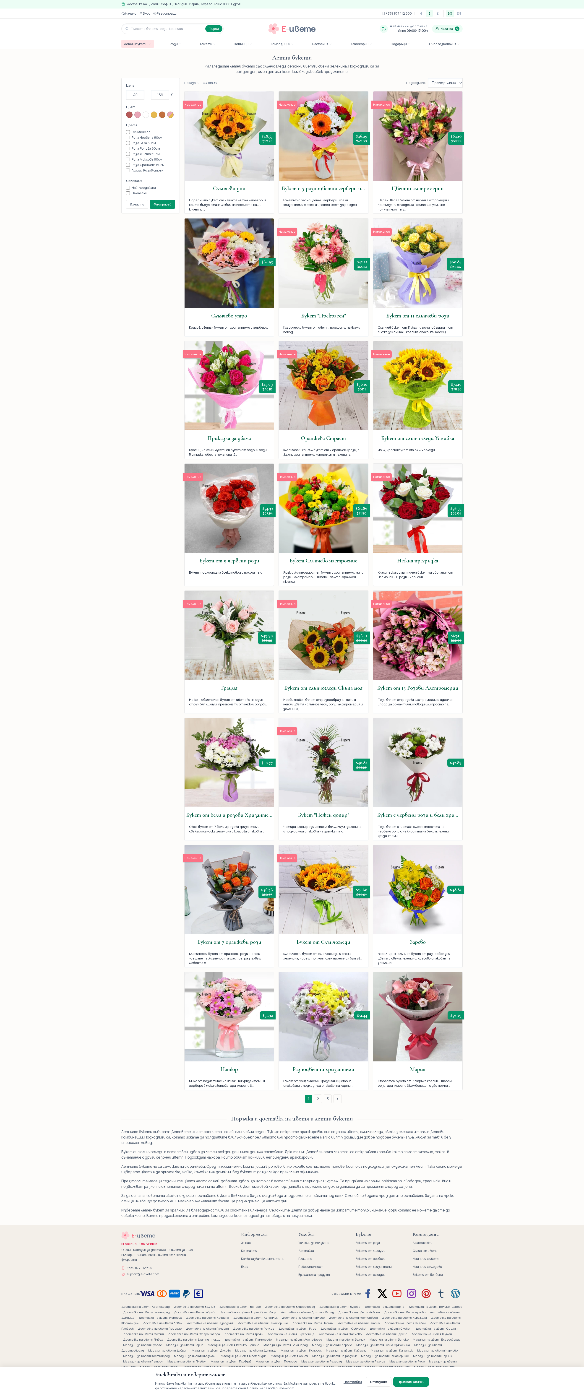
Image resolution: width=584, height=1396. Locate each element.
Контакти (249, 1251)
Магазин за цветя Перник (432, 1356)
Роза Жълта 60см (146, 154)
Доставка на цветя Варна (385, 1307)
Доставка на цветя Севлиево (343, 1328)
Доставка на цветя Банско (240, 1307)
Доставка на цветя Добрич (359, 1312)
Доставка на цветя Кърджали (405, 1317)
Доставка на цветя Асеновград (145, 1307)
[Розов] (137, 115)
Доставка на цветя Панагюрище (263, 1323)
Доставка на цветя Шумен (432, 1334)
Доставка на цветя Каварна (208, 1317)
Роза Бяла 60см (144, 143)
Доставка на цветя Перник (313, 1323)
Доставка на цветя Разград (207, 1328)
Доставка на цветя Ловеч (163, 1323)
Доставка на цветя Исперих (160, 1317)
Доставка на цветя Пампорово (248, 1339)
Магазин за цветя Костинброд (146, 1356)
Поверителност (310, 1267)
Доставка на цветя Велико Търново (435, 1307)
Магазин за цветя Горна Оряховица (383, 1345)
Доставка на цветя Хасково (340, 1334)
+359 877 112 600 (139, 1268)
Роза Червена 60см (147, 137)
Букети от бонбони (428, 1275)
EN (459, 13)
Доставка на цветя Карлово (303, 1317)
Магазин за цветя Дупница (256, 1350)
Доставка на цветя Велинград (146, 1312)
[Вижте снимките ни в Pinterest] (426, 1293)
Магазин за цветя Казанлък (392, 1350)
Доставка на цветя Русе (298, 1328)
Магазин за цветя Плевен (187, 1361)
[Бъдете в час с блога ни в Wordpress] (455, 1293)
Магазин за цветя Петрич (143, 1361)
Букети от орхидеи (371, 1275)
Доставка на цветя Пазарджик (210, 1323)
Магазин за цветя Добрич (168, 1350)
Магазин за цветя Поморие (277, 1361)
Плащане (305, 1259)
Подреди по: (416, 83)
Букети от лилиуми (370, 1251)
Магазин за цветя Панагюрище (385, 1356)
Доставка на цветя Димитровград (308, 1312)
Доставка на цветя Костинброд (353, 1317)
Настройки (353, 1382)
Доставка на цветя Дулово (405, 1312)
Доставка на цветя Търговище (291, 1334)
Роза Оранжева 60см (148, 165)
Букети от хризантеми (374, 1267)
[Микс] (170, 115)
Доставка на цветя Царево (387, 1334)
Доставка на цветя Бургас (340, 1307)
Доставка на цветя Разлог (254, 1328)
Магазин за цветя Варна (185, 1345)
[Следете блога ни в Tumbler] (440, 1293)
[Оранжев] (162, 115)
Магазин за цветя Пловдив (231, 1361)
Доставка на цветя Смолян (437, 1328)
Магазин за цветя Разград (322, 1361)
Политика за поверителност (270, 1388)
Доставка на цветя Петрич (359, 1323)
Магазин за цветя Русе (407, 1361)
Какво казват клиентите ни (262, 1259)
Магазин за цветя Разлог (366, 1361)
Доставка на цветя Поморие (160, 1328)
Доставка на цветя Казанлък (255, 1317)
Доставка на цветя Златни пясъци (194, 1339)
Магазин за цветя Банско (389, 1339)
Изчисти (137, 204)
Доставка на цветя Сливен (391, 1328)
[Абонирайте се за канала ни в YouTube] (397, 1293)
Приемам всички (411, 1382)
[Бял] (146, 115)
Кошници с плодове (427, 1267)
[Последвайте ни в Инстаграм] (411, 1293)
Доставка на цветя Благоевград (290, 1307)
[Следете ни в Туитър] (382, 1293)
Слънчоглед (141, 132)
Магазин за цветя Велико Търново (234, 1345)
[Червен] (129, 115)
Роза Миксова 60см (147, 159)
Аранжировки (422, 1243)
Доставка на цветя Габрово (195, 1312)
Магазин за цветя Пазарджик (334, 1356)
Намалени (139, 193)
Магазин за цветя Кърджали (195, 1356)
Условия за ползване (313, 1243)
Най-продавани (144, 187)
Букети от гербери (370, 1259)
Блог (244, 1267)
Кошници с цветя (426, 1259)
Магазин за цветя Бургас (143, 1345)
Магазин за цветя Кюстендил (244, 1356)
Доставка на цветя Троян (244, 1334)
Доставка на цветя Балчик (195, 1307)
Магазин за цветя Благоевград (437, 1339)
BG (450, 13)
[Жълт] (154, 115)
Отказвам (378, 1382)
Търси (214, 28)
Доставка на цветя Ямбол (143, 1339)
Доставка (306, 1251)
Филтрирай (162, 204)
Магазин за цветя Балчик (346, 1339)
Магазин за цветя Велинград (285, 1345)
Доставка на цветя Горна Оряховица (249, 1312)
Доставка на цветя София (143, 1334)
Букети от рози (368, 1243)
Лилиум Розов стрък (147, 170)
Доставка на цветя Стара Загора (194, 1334)
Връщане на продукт (314, 1275)
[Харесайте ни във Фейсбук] (368, 1293)
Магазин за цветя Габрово (332, 1345)
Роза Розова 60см (146, 148)
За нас (246, 1243)
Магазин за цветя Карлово (437, 1350)
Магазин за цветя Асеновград (299, 1339)
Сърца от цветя (425, 1251)
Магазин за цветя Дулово (212, 1350)
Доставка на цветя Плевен (405, 1323)
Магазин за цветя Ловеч (290, 1356)
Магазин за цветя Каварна (346, 1350)
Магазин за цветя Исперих (301, 1350)
